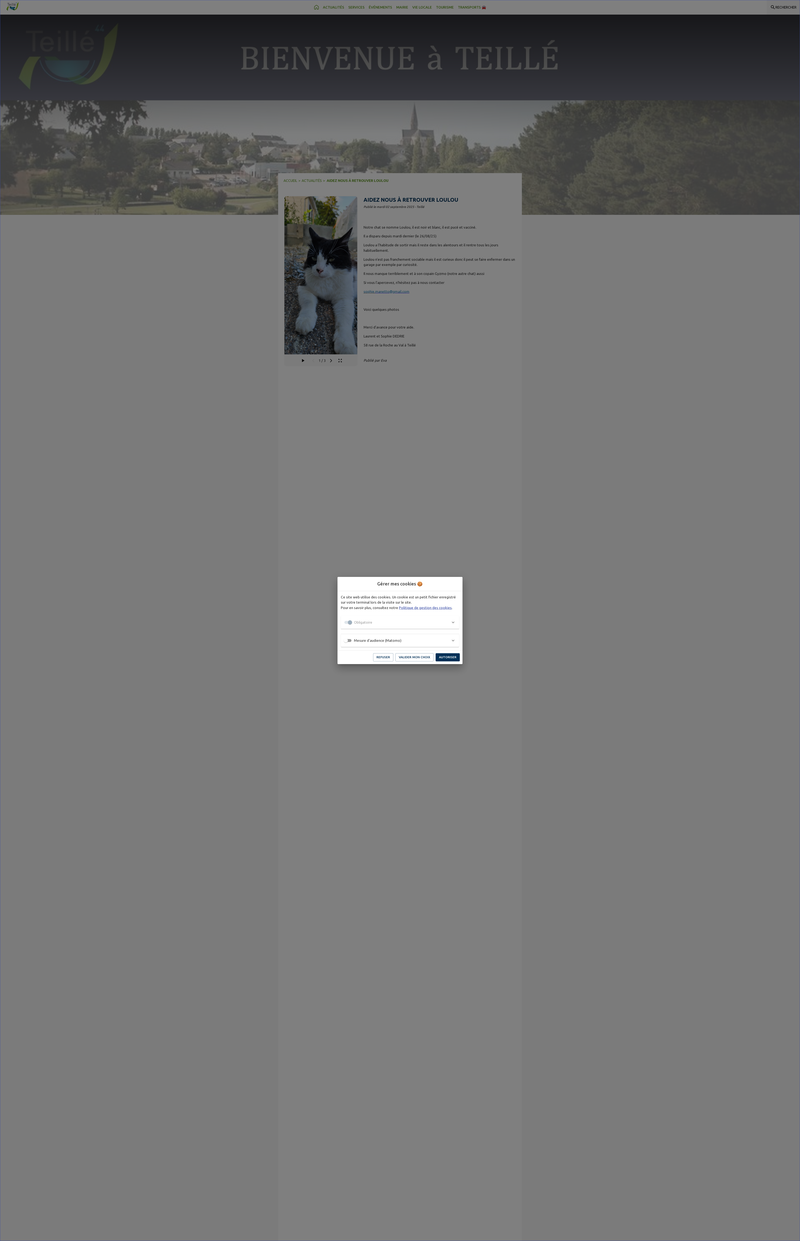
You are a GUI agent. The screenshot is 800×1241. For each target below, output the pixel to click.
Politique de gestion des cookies (425, 608)
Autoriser (447, 657)
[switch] (346, 640)
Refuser (383, 657)
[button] (400, 622)
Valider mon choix (414, 657)
